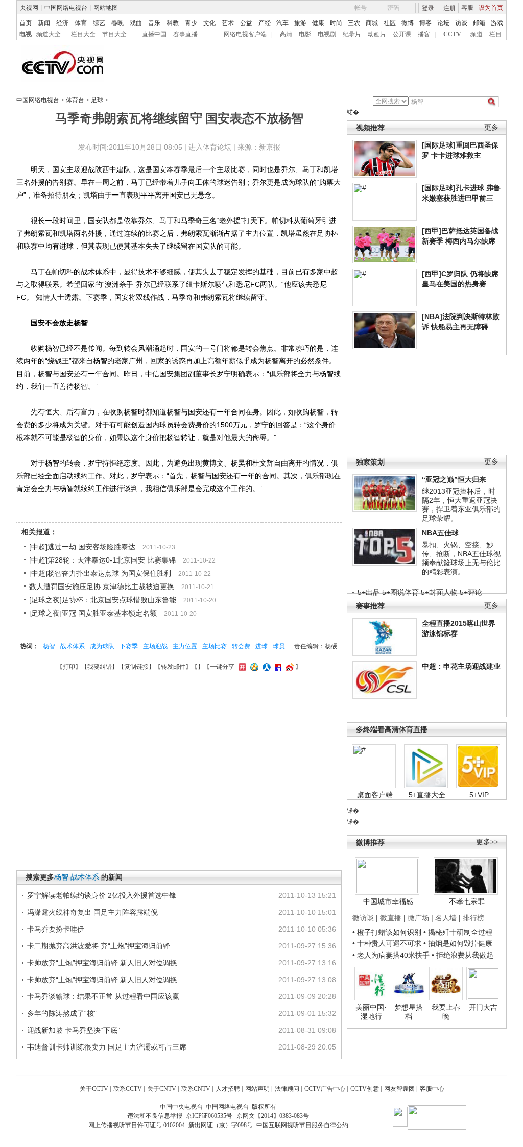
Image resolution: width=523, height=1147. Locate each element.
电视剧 (327, 34)
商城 (372, 23)
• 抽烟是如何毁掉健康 (457, 943)
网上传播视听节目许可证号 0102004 (136, 1125)
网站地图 (105, 7)
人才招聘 (228, 1088)
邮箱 (479, 23)
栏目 (495, 34)
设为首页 (491, 7)
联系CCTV (127, 1088)
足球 (97, 100)
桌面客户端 (375, 795)
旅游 (300, 23)
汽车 (282, 23)
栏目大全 (83, 34)
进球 (261, 646)
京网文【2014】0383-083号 (272, 1115)
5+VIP (479, 795)
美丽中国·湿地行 (371, 1011)
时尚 (336, 23)
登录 (428, 8)
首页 (25, 23)
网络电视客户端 (245, 34)
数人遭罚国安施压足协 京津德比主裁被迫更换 (101, 586)
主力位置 (185, 646)
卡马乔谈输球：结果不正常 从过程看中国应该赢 (103, 996)
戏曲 (136, 23)
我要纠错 (99, 666)
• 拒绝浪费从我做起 (462, 955)
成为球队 (102, 646)
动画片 (377, 34)
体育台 (75, 100)
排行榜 (473, 918)
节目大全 (114, 34)
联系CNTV (195, 1088)
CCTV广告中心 (324, 1088)
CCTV (452, 34)
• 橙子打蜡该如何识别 (386, 932)
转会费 (241, 646)
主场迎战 (155, 646)
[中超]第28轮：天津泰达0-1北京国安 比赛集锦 (102, 560)
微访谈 (363, 918)
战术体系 (72, 646)
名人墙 (446, 918)
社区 (390, 23)
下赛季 (129, 646)
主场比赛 (214, 646)
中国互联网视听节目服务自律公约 (302, 1125)
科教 (173, 23)
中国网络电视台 (65, 7)
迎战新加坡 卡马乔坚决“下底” (73, 1030)
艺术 (228, 23)
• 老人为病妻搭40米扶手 (391, 955)
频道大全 (48, 34)
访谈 (461, 23)
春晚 (117, 23)
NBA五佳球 (440, 533)
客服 (467, 7)
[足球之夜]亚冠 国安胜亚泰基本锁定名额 (93, 613)
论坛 (443, 23)
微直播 (390, 918)
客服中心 (432, 1088)
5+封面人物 (439, 592)
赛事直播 (185, 34)
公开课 (402, 34)
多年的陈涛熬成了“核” (62, 1013)
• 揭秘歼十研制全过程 (457, 932)
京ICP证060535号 (209, 1115)
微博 (407, 23)
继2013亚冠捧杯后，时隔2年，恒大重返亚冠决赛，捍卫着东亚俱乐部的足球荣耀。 (461, 504)
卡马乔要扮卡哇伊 (55, 929)
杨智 (49, 646)
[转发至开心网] (241, 666)
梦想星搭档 (408, 1011)
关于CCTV (94, 1088)
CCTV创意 (364, 1088)
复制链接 (136, 666)
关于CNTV (161, 1088)
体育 (81, 23)
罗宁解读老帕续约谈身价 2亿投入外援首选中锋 (101, 895)
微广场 (418, 918)
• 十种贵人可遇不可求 (387, 943)
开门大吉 (483, 1007)
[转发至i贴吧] (276, 666)
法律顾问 (287, 1088)
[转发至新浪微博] (288, 666)
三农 (354, 23)
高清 (286, 34)
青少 (191, 23)
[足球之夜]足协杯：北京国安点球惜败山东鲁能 (102, 600)
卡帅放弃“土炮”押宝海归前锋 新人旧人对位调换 (102, 963)
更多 (491, 127)
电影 (305, 34)
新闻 (44, 23)
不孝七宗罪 (467, 901)
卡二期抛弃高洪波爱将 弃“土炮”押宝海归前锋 (98, 946)
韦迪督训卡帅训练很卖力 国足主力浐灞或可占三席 (106, 1047)
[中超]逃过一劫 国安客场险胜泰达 (82, 547)
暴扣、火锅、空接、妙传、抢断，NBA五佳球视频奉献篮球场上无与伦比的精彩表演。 (461, 558)
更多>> (487, 842)
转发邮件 (173, 666)
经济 (62, 23)
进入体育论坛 (209, 147)
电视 (25, 34)
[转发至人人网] (265, 666)
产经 (264, 23)
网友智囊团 (399, 1088)
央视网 (29, 7)
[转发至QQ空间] (253, 666)
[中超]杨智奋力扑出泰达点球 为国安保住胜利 (100, 573)
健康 (318, 23)
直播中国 (154, 34)
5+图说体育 (400, 592)
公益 (246, 23)
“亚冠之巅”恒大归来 (454, 479)
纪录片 (352, 34)
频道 (476, 34)
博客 (425, 23)
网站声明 (257, 1088)
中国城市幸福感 (388, 901)
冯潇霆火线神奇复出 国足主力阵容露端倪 (92, 912)
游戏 (497, 23)
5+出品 (369, 592)
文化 (209, 23)
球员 (279, 646)
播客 (424, 34)
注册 (449, 8)
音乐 (154, 23)
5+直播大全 (427, 795)
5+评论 (471, 592)
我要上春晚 (446, 1011)
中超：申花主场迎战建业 (461, 666)
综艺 (99, 23)
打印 (69, 666)
